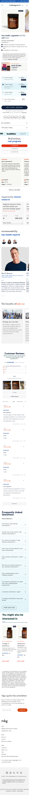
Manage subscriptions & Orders (9, 728)
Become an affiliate (6, 741)
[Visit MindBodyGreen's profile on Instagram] (7, 773)
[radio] (14, 79)
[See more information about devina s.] (23, 480)
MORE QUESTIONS (9, 607)
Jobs (2, 752)
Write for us (4, 750)
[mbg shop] (15, 5)
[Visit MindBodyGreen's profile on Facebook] (10, 773)
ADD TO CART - (14, 107)
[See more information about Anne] (23, 446)
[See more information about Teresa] (23, 429)
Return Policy (26, 789)
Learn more (24, 112)
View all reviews (14, 190)
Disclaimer (14, 789)
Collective (3, 747)
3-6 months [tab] (14, 148)
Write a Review (17, 397)
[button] (27, 5)
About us (3, 737)
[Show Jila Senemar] (9, 241)
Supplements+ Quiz (6, 730)
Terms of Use (9, 789)
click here (15, 760)
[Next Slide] (25, 385)
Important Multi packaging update (9, 756)
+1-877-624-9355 (6, 762)
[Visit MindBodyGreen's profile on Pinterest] (17, 773)
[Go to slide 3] (4, 295)
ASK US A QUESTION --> (7, 518)
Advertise (3, 754)
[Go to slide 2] (3, 295)
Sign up (22, 710)
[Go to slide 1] (1, 295)
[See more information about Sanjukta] (23, 463)
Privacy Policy (20, 789)
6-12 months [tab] (14, 152)
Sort (14, 401)
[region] (14, 385)
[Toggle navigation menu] (2, 5)
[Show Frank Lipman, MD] (15, 241)
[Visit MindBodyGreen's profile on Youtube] (21, 773)
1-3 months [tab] (14, 145)
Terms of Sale (3, 789)
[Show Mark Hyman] (3, 241)
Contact (3, 739)
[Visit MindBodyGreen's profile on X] (14, 773)
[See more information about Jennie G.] (23, 406)
